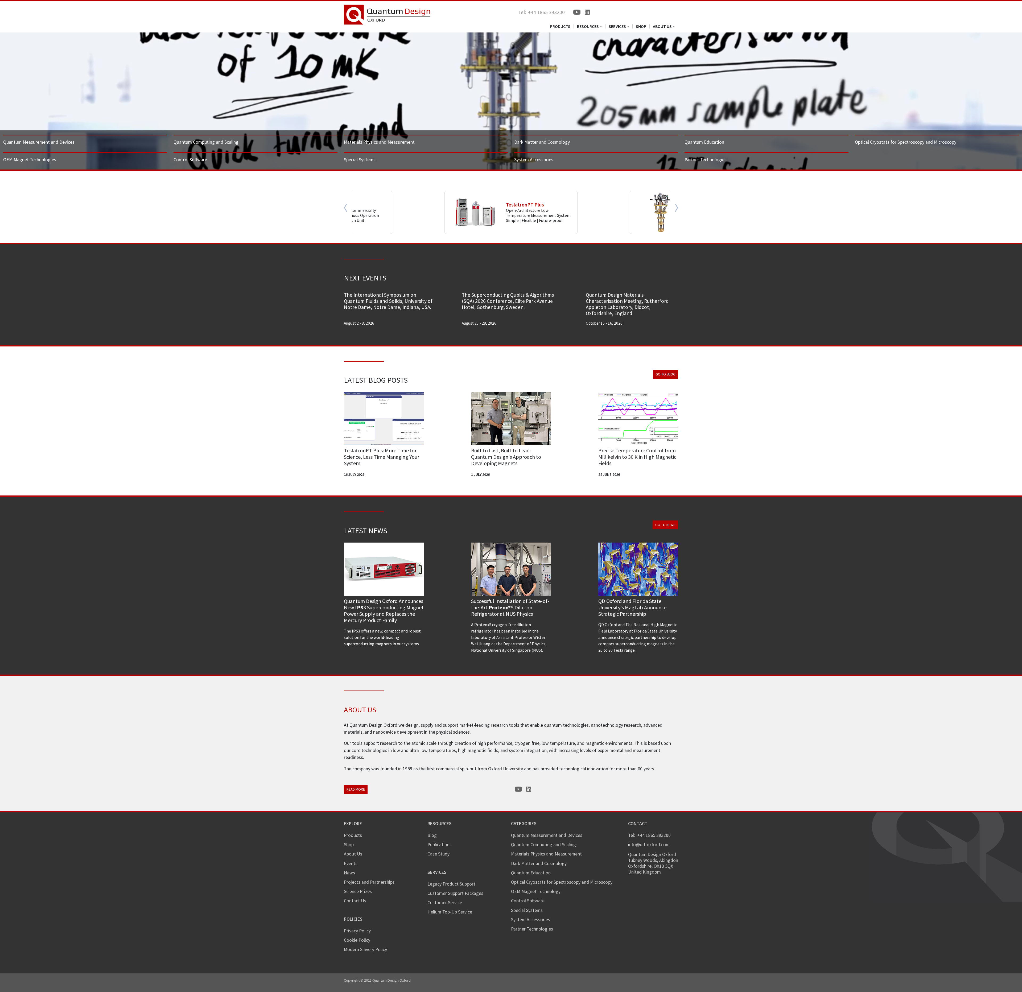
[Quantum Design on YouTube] (576, 12)
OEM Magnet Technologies (29, 160)
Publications (439, 845)
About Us (353, 854)
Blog (432, 835)
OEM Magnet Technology (536, 891)
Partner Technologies (706, 160)
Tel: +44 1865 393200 (541, 12)
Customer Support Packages (455, 893)
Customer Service (444, 903)
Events (350, 863)
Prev (348, 208)
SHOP (641, 26)
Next (674, 208)
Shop (349, 845)
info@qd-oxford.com (649, 845)
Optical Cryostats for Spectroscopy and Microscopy (905, 142)
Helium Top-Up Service (449, 912)
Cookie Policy (357, 940)
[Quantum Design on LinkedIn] (587, 12)
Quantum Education (704, 142)
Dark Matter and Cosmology (542, 142)
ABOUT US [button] (662, 26)
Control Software (190, 160)
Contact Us (355, 901)
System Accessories (533, 160)
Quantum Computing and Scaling (206, 142)
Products (353, 835)
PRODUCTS (560, 26)
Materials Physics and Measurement (379, 142)
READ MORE (356, 789)
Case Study (438, 854)
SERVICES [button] (617, 26)
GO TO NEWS (665, 524)
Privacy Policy (357, 931)
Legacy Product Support (451, 884)
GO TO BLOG (665, 374)
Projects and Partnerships (369, 882)
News (349, 873)
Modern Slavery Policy (365, 949)
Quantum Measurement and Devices (39, 142)
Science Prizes (358, 891)
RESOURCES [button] (588, 26)
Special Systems (360, 160)
